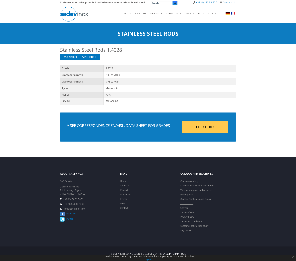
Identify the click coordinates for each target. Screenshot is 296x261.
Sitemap (184, 207)
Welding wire (186, 194)
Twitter (69, 218)
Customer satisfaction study (194, 225)
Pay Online (185, 230)
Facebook (70, 213)
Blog (201, 13)
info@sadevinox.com (74, 208)
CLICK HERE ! (205, 127)
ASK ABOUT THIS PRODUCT (80, 57)
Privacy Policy (187, 216)
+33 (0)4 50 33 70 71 (207, 2)
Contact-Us (229, 2)
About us (140, 13)
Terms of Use (187, 212)
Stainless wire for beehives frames (197, 185)
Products (156, 13)
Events (190, 13)
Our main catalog (189, 181)
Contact (213, 13)
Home (127, 13)
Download (172, 13)
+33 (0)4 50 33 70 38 (74, 203)
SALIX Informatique (174, 253)
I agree (148, 259)
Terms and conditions (191, 221)
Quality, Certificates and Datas (195, 198)
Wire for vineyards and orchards (196, 190)
